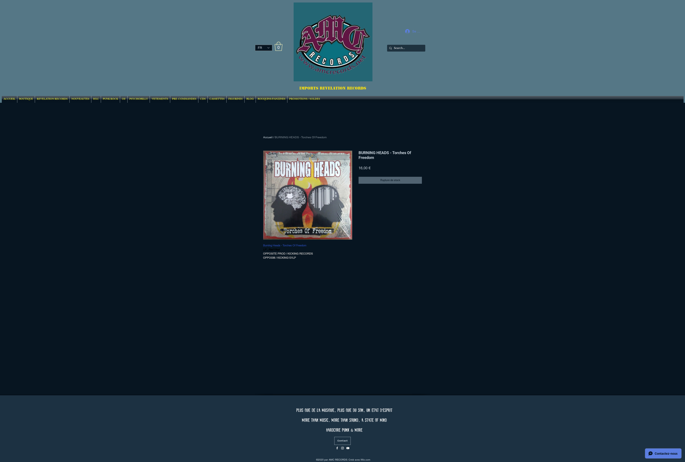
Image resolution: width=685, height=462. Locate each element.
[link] (278, 46)
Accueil (268, 137)
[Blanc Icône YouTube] (348, 448)
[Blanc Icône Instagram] (342, 448)
